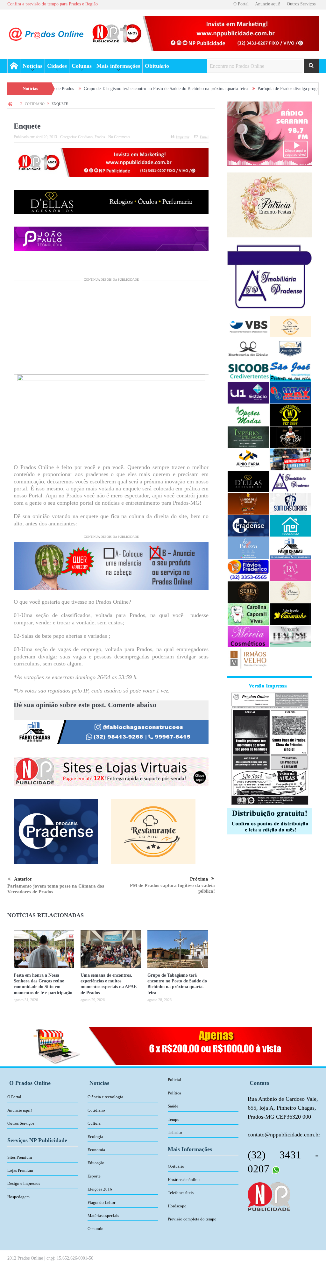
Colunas (82, 66)
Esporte (94, 1176)
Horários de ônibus (184, 1179)
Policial (174, 1079)
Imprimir (182, 137)
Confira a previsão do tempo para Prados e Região (52, 4)
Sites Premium (19, 1157)
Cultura (94, 1123)
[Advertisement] (111, 329)
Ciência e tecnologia (105, 1096)
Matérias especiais (103, 1215)
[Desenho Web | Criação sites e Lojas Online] (269, 1196)
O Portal (241, 4)
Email (204, 137)
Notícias (32, 66)
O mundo (95, 1228)
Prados (100, 137)
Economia (96, 1149)
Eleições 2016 (100, 1189)
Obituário (157, 66)
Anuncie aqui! (267, 4)
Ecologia (95, 1136)
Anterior (23, 879)
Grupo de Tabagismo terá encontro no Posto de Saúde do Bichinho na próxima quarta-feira (122, 88)
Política (174, 1093)
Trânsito (175, 1132)
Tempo (174, 1119)
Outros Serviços (301, 4)
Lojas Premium (20, 1170)
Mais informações (118, 66)
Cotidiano (85, 137)
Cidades (57, 66)
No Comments (119, 137)
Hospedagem (18, 1196)
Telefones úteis (181, 1192)
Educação (96, 1162)
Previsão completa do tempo (192, 1219)
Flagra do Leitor (101, 1202)
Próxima (199, 879)
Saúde (173, 1106)
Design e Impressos (23, 1183)
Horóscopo (177, 1206)
